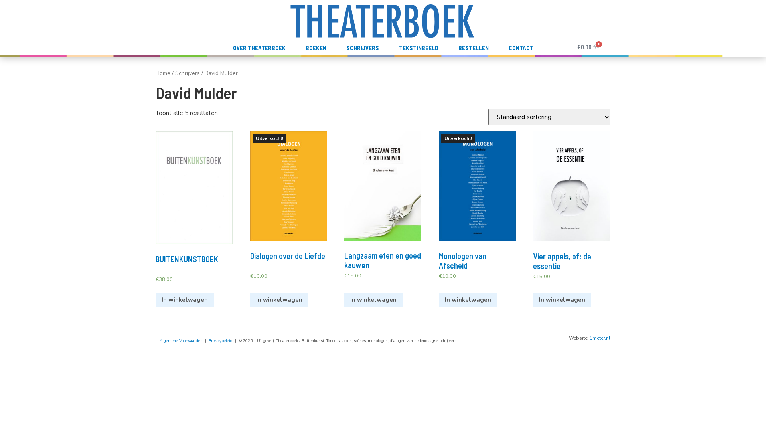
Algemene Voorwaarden (181, 341)
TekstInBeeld (418, 47)
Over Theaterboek (259, 47)
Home (163, 73)
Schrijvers (362, 47)
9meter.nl (600, 338)
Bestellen (473, 47)
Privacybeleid (221, 341)
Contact (521, 47)
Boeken (316, 47)
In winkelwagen (185, 300)
